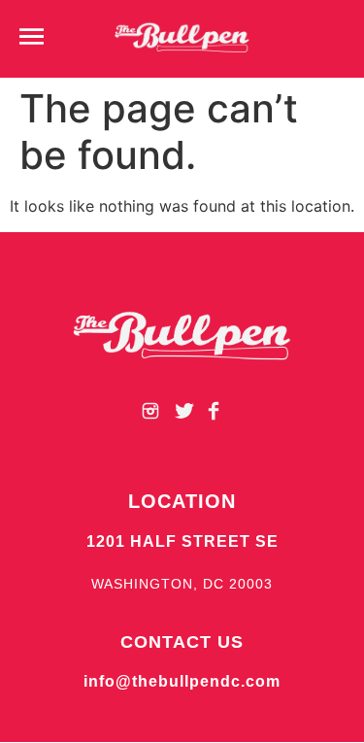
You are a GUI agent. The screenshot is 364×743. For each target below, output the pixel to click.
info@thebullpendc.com (182, 681)
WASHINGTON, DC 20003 (182, 583)
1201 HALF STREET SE (182, 541)
